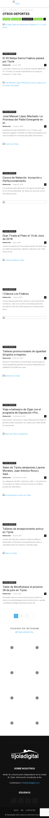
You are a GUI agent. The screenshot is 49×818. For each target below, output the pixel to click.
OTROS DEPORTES (9, 54)
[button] (4, 3)
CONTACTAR (30, 810)
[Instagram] (21, 800)
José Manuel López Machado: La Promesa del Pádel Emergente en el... (23, 119)
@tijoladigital (24, 632)
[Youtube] (35, 800)
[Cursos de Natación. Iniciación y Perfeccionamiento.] (24, 158)
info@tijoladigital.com (30, 783)
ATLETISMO (16, 19)
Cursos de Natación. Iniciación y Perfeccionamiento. (22, 179)
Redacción (7, 65)
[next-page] (32, 616)
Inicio (5, 10)
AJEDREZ (6, 19)
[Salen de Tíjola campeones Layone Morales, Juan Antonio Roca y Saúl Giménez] (24, 448)
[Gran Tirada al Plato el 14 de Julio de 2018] (24, 216)
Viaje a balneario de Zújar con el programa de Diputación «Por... (22, 411)
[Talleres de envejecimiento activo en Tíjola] (24, 510)
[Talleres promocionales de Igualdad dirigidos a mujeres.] (24, 332)
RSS (22, 810)
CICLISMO (38, 19)
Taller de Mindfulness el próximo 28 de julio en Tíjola (23, 588)
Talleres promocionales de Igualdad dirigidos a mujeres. (24, 353)
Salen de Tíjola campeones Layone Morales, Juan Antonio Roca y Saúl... (24, 471)
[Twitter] (28, 800)
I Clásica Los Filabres (16, 293)
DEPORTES (13, 10)
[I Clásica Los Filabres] (24, 274)
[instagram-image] (12, 647)
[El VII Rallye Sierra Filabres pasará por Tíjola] (24, 39)
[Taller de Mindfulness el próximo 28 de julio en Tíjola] (24, 568)
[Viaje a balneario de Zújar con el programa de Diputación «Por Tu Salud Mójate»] (24, 390)
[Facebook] (14, 800)
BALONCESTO (27, 19)
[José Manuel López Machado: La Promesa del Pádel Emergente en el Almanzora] (24, 97)
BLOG (16, 810)
